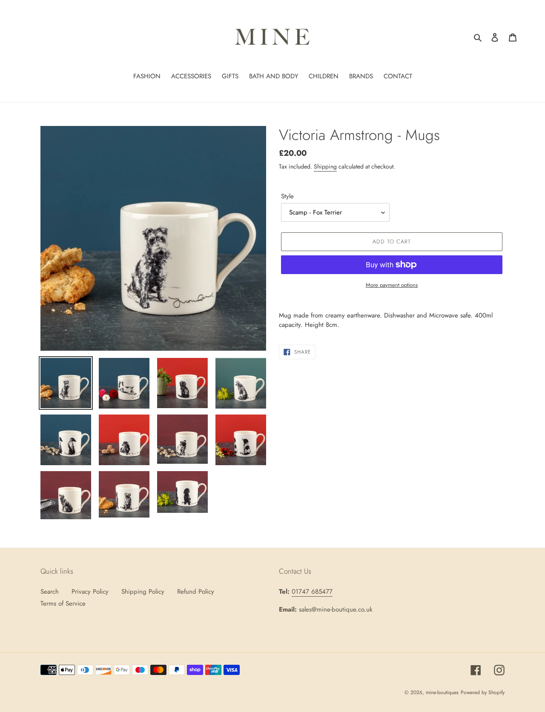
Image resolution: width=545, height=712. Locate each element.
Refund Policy (195, 591)
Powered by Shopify (483, 692)
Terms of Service (63, 603)
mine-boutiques (442, 692)
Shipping (325, 166)
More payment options (392, 285)
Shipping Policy (142, 591)
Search (49, 591)
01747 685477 (312, 591)
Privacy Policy (90, 591)
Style (287, 196)
